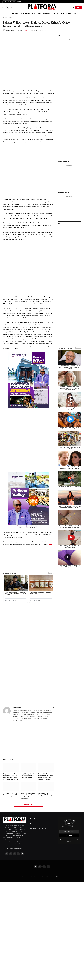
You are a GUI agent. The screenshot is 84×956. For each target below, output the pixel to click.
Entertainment (58, 13)
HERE (50, 544)
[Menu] (81, 13)
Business (27, 13)
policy (77, 840)
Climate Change (72, 13)
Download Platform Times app (38, 828)
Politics (22, 13)
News (12, 13)
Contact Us (33, 823)
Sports (65, 13)
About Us (32, 818)
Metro (16, 13)
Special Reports (47, 13)
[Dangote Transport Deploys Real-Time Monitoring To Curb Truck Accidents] (28, 767)
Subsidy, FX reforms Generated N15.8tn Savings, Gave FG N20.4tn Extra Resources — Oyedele (45, 776)
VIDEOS (78, 7)
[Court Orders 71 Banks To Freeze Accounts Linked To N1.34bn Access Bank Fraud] (11, 786)
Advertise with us (9, 1)
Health (40, 13)
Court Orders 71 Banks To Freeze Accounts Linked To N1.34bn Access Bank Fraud (10, 795)
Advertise (32, 820)
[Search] (73, 7)
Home (7, 13)
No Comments (34, 30)
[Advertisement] (28, 424)
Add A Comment (28, 804)
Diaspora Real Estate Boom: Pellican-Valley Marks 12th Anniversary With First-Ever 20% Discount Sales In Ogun (10, 776)
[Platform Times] (42, 7)
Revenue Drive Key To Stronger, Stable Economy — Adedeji (46, 795)
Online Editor (11, 30)
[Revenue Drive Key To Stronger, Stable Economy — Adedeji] (46, 786)
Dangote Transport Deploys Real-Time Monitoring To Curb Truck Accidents (28, 775)
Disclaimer (33, 826)
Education (34, 13)
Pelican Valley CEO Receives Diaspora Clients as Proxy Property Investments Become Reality (28, 795)
